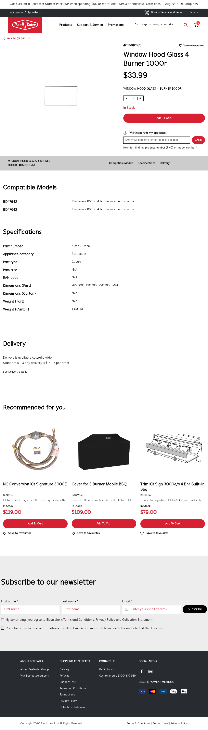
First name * (9, 601)
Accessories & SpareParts (25, 12)
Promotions (116, 25)
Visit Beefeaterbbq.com (34, 675)
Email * (127, 601)
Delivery (165, 163)
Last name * (70, 601)
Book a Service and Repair (166, 12)
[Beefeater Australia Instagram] (153, 673)
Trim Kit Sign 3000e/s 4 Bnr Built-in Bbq (172, 487)
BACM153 (77, 495)
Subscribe (195, 609)
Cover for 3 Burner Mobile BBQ (99, 484)
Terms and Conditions (78, 620)
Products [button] (65, 25)
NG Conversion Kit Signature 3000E (35, 484)
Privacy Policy (105, 620)
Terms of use (67, 694)
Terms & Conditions (139, 723)
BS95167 (8, 495)
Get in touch (106, 669)
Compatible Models (121, 163)
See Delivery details (15, 371)
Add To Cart (164, 118)
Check (198, 140)
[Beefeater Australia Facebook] (143, 673)
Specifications (146, 163)
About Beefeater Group (34, 669)
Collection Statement (137, 620)
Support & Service (90, 25)
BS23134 (145, 495)
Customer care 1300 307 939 (117, 675)
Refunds (64, 675)
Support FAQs (68, 682)
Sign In (194, 12)
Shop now (191, 4)
